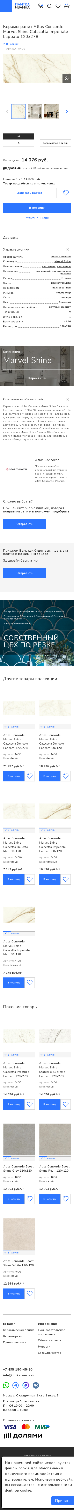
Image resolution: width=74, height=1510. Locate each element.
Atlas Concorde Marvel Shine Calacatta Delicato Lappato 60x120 (51, 741)
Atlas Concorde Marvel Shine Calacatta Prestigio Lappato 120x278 (16, 1069)
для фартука (65, 272)
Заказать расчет (29, 193)
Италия (66, 278)
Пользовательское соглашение (51, 1332)
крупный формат (60, 307)
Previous (7, 111)
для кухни (58, 271)
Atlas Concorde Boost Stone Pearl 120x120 (54, 1169)
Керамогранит (13, 1336)
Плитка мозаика (14, 1342)
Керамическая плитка (19, 1330)
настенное (49, 266)
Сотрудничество (49, 1353)
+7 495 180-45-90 (18, 1369)
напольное (64, 266)
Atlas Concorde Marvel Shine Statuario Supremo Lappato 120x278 (52, 1069)
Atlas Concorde (61, 256)
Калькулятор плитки (55, 143)
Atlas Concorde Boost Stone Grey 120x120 (18, 1169)
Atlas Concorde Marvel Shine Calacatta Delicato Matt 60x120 (15, 844)
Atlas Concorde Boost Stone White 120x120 (18, 1263)
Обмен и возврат (50, 1340)
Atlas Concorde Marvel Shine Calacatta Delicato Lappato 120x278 (15, 741)
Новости (44, 1347)
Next (66, 111)
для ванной (43, 271)
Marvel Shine (62, 261)
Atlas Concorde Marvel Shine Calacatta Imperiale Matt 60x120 (16, 948)
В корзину (37, 208)
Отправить (24, 524)
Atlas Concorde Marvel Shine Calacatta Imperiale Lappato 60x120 (52, 844)
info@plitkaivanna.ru (18, 1375)
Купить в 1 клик (37, 218)
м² (18, 136)
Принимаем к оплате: (19, 1420)
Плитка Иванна (22, 6)
